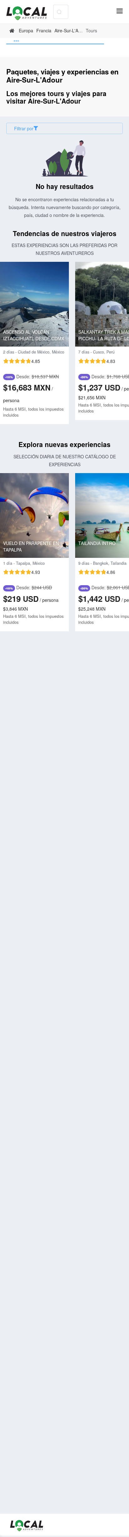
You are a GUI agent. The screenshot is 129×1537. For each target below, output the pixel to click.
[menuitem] (55, 41)
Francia (43, 30)
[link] (12, 31)
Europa (26, 30)
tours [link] (91, 31)
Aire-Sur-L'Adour (70, 30)
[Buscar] (59, 12)
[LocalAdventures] (29, 13)
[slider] (21, 361)
